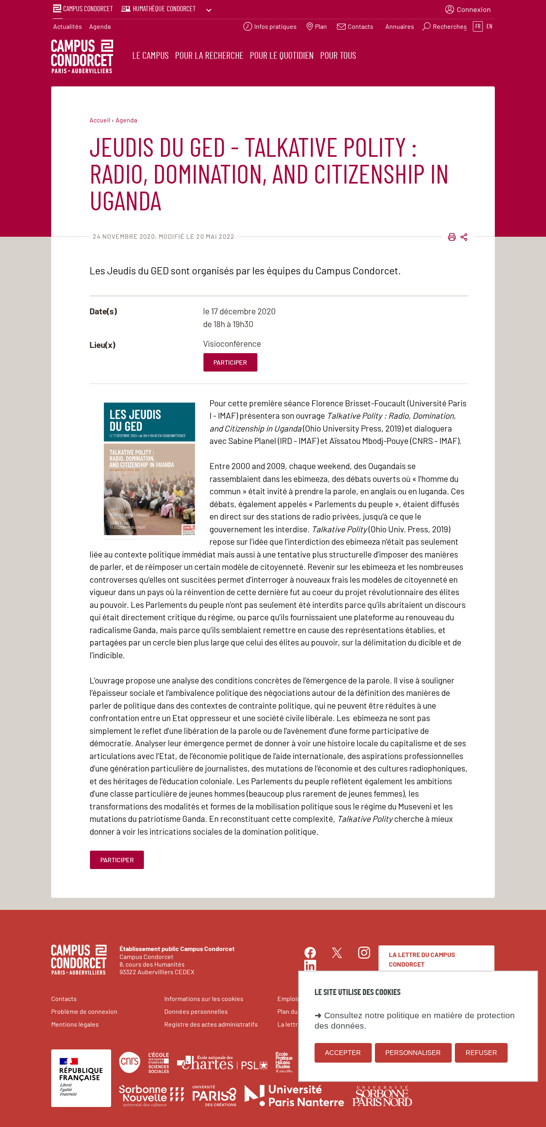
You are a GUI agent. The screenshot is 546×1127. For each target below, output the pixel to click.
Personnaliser (413, 1052)
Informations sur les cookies (203, 998)
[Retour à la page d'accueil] (82, 58)
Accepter (343, 1052)
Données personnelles (196, 1011)
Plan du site (293, 1011)
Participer (230, 362)
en (489, 26)
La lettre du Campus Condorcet (422, 959)
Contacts (64, 998)
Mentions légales (75, 1024)
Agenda (100, 26)
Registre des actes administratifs (211, 1024)
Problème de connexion (84, 1011)
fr (477, 26)
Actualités (67, 26)
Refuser (481, 1052)
